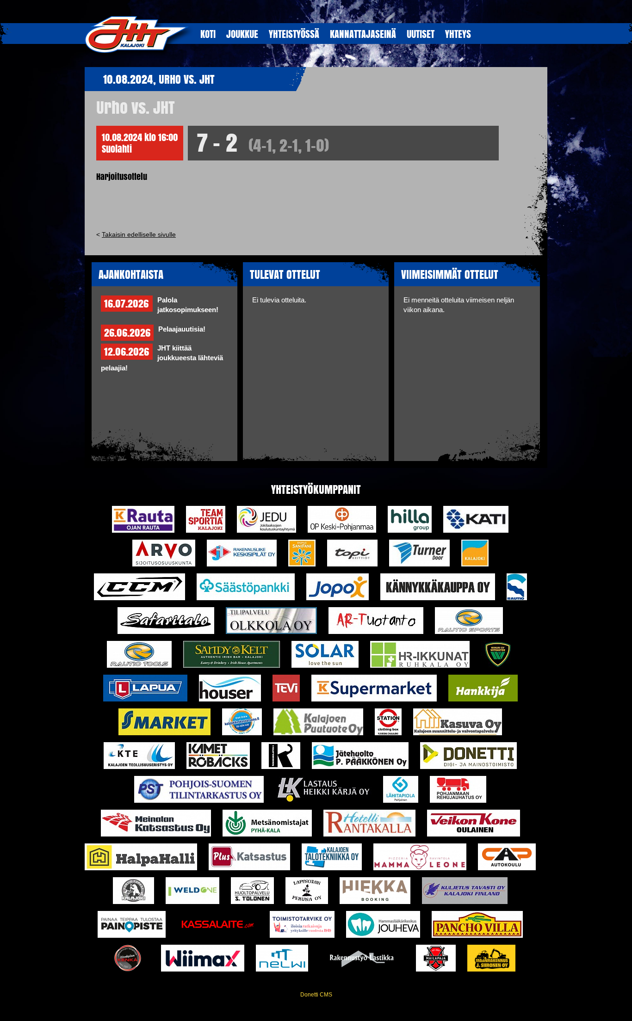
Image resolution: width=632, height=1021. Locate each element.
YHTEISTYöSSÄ (294, 33)
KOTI (208, 33)
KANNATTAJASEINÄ (363, 33)
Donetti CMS (316, 994)
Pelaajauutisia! (181, 329)
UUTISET (420, 33)
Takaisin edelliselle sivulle (139, 234)
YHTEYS (458, 33)
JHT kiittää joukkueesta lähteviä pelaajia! (162, 358)
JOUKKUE (242, 33)
